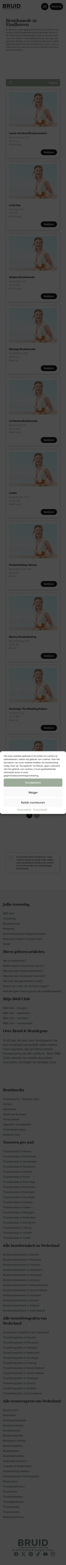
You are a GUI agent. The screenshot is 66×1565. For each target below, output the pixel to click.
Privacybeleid (24, 809)
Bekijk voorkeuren (33, 802)
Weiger (33, 792)
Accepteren (33, 782)
